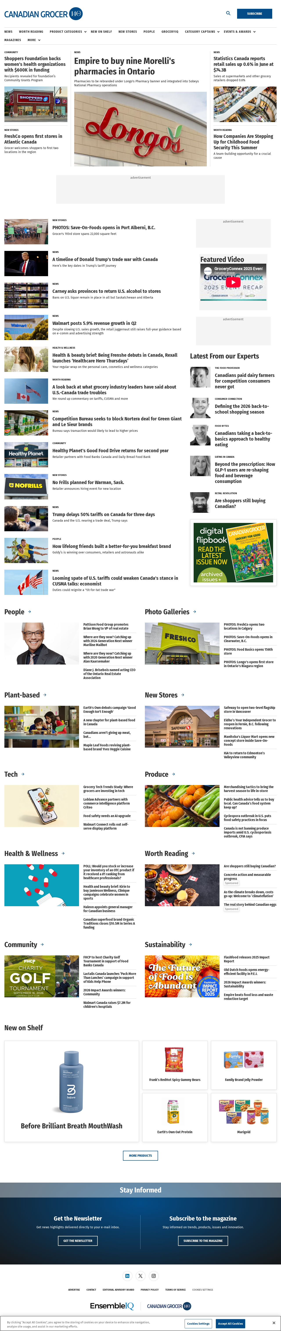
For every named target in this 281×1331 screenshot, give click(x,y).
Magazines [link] (12, 40)
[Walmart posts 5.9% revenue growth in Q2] (26, 327)
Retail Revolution (226, 493)
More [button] (32, 40)
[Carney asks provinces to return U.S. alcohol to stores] (26, 295)
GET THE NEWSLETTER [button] (77, 1241)
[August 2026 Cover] (233, 553)
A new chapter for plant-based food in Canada (109, 722)
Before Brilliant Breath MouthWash (71, 1126)
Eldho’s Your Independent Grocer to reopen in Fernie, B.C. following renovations (250, 724)
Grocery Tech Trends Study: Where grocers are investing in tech (108, 789)
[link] (127, 1276)
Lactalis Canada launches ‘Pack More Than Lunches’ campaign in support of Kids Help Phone (109, 978)
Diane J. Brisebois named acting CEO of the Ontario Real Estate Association (109, 674)
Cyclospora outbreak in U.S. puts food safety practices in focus (247, 818)
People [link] (149, 32)
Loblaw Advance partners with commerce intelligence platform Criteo (106, 803)
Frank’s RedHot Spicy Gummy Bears (174, 1080)
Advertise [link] (74, 1289)
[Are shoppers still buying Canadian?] (200, 502)
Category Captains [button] (200, 32)
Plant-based (22, 695)
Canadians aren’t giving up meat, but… (107, 735)
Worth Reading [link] (31, 32)
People (56, 539)
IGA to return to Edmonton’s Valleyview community (244, 755)
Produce (157, 774)
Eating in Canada (224, 457)
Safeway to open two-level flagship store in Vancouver (249, 710)
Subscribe (254, 14)
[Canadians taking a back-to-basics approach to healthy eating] (200, 437)
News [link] (8, 32)
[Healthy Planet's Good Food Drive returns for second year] (26, 454)
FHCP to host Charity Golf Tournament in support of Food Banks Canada (105, 961)
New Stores (59, 220)
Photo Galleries (168, 612)
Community (59, 443)
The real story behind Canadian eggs (250, 905)
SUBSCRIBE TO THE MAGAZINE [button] (203, 1241)
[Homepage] (43, 13)
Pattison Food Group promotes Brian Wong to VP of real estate (105, 626)
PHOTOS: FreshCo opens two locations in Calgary (244, 626)
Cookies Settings (202, 1290)
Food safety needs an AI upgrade (107, 816)
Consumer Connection (228, 399)
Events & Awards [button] (237, 32)
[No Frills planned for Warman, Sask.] (26, 486)
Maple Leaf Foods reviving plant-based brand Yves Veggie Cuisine (107, 747)
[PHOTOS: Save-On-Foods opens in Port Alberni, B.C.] (26, 231)
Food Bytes (222, 426)
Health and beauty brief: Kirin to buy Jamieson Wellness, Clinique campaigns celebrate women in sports (106, 893)
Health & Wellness (63, 347)
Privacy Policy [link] (150, 1289)
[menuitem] (11, 32)
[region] (140, 1323)
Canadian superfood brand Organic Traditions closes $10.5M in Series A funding (109, 923)
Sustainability (166, 944)
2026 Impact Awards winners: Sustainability (245, 984)
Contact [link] (91, 1289)
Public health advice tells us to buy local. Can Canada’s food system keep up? (249, 803)
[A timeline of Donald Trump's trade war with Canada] (26, 263)
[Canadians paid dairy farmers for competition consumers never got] (200, 379)
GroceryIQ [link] (170, 32)
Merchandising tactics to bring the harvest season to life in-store (249, 789)
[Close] (274, 1323)
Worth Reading (61, 379)
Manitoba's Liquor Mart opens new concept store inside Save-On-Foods (249, 741)
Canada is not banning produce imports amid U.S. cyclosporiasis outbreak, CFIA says (247, 832)
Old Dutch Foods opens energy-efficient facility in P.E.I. (246, 972)
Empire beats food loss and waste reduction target (248, 997)
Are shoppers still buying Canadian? (250, 866)
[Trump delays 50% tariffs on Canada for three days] (26, 518)
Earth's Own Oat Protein (174, 1132)
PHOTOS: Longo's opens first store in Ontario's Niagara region (249, 664)
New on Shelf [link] (101, 32)
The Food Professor (227, 368)
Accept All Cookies (230, 1323)
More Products (140, 1156)
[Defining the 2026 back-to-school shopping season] (200, 408)
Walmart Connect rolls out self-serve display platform (105, 826)
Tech (11, 774)
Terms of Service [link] (175, 1289)
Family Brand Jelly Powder (244, 1080)
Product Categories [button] (66, 32)
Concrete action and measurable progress (247, 877)
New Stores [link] (128, 32)
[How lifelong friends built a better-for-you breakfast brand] (26, 550)
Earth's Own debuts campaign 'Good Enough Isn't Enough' (109, 710)
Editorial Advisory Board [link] (118, 1289)
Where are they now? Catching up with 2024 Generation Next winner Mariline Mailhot (107, 641)
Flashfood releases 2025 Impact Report (247, 959)
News (55, 252)
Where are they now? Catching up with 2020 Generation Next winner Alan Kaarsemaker (108, 657)
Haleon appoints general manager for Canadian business (108, 909)
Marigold (243, 1132)
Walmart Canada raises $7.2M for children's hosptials (107, 1005)
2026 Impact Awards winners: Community (104, 992)
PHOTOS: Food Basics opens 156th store (248, 652)
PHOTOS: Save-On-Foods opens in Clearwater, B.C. (248, 639)
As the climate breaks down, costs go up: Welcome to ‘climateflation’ (249, 894)
